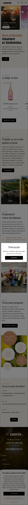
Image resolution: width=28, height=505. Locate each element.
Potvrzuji (14, 257)
